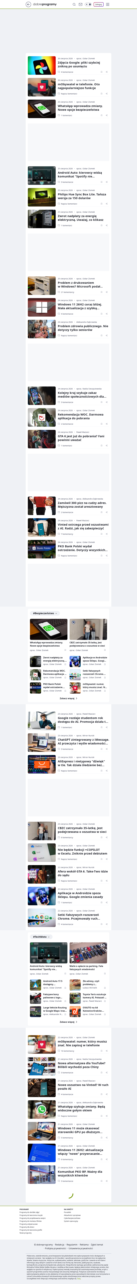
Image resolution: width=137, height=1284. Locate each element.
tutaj (79, 1278)
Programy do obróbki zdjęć (29, 1212)
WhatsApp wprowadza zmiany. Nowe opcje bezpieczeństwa (80, 108)
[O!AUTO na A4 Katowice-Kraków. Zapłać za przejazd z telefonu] (75, 1011)
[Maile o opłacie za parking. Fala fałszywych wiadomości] (88, 952)
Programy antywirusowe (29, 1224)
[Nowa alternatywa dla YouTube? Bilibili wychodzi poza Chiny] (42, 1066)
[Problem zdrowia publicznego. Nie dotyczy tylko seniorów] (42, 329)
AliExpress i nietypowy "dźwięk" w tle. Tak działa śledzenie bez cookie (81, 765)
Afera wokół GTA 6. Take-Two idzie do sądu (83, 873)
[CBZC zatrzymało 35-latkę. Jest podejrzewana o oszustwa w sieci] (88, 629)
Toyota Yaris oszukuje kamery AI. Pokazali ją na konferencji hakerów (95, 996)
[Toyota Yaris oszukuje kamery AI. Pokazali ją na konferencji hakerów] (75, 998)
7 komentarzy (67, 534)
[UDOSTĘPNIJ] (106, 71)
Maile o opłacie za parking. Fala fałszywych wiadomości (86, 968)
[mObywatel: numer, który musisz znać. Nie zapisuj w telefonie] (75, 688)
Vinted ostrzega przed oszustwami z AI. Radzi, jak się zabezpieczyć (83, 526)
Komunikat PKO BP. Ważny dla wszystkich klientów (80, 1173)
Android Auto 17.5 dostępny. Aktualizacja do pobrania (52, 983)
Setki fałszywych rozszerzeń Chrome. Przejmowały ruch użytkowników (93, 672)
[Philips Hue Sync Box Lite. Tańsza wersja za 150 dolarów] (42, 197)
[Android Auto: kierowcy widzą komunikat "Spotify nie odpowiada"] (42, 175)
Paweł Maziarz (82, 432)
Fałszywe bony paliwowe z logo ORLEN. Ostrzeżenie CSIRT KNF (53, 996)
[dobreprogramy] (47, 4)
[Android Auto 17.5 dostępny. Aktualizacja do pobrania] (35, 985)
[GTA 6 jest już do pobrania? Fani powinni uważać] (42, 439)
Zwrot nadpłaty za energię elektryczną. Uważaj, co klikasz (80, 218)
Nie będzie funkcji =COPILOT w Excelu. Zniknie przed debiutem (82, 851)
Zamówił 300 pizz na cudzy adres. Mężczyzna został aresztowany (82, 504)
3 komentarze (67, 182)
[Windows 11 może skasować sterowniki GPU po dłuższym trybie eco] (42, 1131)
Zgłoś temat (97, 1244)
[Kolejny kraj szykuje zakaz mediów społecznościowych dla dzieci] (42, 395)
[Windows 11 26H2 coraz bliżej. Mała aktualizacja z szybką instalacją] (42, 307)
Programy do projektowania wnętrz (33, 1218)
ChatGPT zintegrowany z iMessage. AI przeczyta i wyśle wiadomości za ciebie (83, 743)
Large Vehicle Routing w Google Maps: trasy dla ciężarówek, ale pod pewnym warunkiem (55, 1009)
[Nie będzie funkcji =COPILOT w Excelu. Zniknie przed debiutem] (42, 852)
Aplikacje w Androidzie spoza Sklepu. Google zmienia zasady (95, 659)
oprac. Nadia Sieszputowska (89, 388)
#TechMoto (40, 936)
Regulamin (72, 1244)
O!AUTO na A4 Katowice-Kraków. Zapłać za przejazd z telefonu (93, 1009)
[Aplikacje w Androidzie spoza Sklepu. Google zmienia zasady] (75, 661)
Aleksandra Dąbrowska (86, 322)
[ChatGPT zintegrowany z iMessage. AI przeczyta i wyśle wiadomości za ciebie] (42, 742)
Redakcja (59, 1244)
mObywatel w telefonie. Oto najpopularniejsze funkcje (79, 86)
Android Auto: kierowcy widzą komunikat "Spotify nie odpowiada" (80, 176)
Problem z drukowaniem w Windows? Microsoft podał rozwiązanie (79, 286)
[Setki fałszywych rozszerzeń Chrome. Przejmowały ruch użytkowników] (75, 674)
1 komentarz (66, 115)
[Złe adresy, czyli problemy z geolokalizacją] (75, 985)
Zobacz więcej (67, 698)
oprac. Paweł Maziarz (85, 714)
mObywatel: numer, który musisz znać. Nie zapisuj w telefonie (95, 686)
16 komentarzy (67, 1051)
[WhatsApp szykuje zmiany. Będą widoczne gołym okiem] (42, 1109)
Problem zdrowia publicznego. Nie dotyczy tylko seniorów (83, 328)
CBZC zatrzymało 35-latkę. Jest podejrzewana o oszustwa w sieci (87, 644)
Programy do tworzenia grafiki (31, 1230)
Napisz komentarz (69, 93)
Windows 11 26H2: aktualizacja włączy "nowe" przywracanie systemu (80, 1153)
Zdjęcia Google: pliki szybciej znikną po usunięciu (79, 64)
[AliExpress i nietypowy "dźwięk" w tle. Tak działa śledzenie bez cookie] (42, 764)
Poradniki (67, 1212)
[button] (108, 4)
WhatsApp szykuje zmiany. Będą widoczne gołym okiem (81, 1108)
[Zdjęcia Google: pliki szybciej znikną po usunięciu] (42, 65)
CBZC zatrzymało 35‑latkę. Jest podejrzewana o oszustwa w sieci (82, 830)
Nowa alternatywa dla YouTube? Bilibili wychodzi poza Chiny (81, 1065)
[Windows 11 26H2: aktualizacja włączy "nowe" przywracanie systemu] (42, 1153)
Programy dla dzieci (27, 1227)
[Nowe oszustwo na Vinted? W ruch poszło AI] (42, 1088)
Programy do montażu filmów (30, 1221)
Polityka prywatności (55, 1248)
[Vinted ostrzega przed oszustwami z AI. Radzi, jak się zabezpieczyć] (42, 527)
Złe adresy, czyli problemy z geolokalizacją (91, 983)
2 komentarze (67, 424)
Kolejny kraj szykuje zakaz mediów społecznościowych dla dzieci (81, 396)
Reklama (84, 1244)
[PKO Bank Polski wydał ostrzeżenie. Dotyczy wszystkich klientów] (42, 549)
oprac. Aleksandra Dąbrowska (89, 499)
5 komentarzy (67, 1137)
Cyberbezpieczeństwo (72, 1218)
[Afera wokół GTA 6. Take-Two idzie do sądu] (42, 874)
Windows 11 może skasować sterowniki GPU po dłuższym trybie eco (79, 1132)
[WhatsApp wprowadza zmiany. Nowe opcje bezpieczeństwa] (42, 109)
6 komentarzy (67, 837)
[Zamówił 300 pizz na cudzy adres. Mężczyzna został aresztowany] (42, 506)
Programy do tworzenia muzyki (31, 1215)
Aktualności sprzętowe (72, 1215)
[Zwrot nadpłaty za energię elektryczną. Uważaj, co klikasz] (42, 219)
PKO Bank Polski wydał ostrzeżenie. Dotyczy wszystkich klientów (81, 550)
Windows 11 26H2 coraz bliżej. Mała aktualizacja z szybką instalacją (80, 308)
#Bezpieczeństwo (43, 613)
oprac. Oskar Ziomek (85, 58)
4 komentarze (67, 72)
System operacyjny (71, 1221)
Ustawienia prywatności (81, 1248)
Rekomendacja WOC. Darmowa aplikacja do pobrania (80, 416)
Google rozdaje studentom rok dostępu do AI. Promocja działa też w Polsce (83, 721)
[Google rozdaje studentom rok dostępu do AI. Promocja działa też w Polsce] (42, 721)
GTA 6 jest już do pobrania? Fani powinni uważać (81, 438)
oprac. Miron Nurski (85, 735)
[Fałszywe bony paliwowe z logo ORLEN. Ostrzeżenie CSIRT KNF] (35, 998)
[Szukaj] (74, 4)
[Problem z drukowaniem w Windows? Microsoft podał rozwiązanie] (42, 285)
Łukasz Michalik (90, 987)
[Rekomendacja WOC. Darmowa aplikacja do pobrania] (42, 417)
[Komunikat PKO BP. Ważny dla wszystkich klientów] (42, 1174)
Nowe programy (26, 1233)
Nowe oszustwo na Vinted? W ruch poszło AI (83, 1086)
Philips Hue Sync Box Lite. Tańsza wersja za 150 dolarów (82, 196)
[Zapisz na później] (101, 71)
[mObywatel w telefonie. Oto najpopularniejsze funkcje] (42, 87)
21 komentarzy (67, 292)
